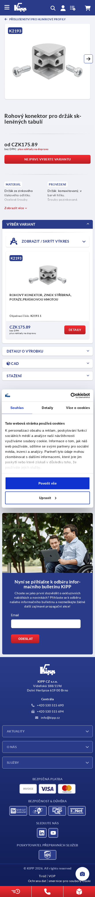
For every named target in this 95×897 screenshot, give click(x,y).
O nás (12, 747)
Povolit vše (47, 483)
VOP (52, 876)
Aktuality (16, 731)
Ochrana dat (37, 880)
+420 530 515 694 (50, 711)
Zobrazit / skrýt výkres (45, 241)
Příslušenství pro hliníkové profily (37, 19)
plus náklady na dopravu (33, 149)
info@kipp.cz (50, 717)
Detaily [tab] (47, 408)
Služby (13, 762)
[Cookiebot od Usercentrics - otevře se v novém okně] (70, 395)
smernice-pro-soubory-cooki (70, 880)
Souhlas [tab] (17, 408)
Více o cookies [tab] (78, 408)
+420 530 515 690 (50, 705)
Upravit (45, 498)
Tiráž (42, 876)
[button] (88, 58)
